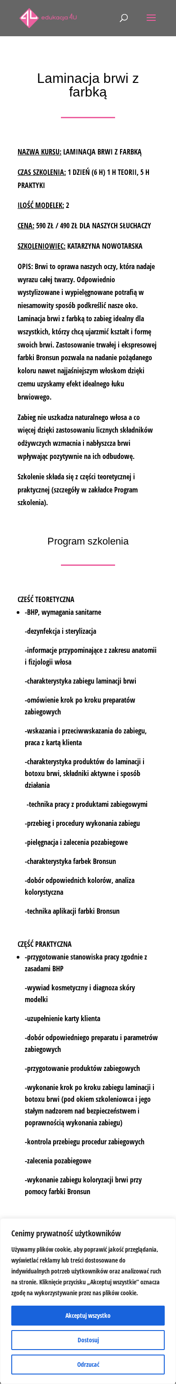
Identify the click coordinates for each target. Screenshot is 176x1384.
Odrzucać (88, 1364)
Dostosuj (88, 1340)
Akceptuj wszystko (88, 1315)
